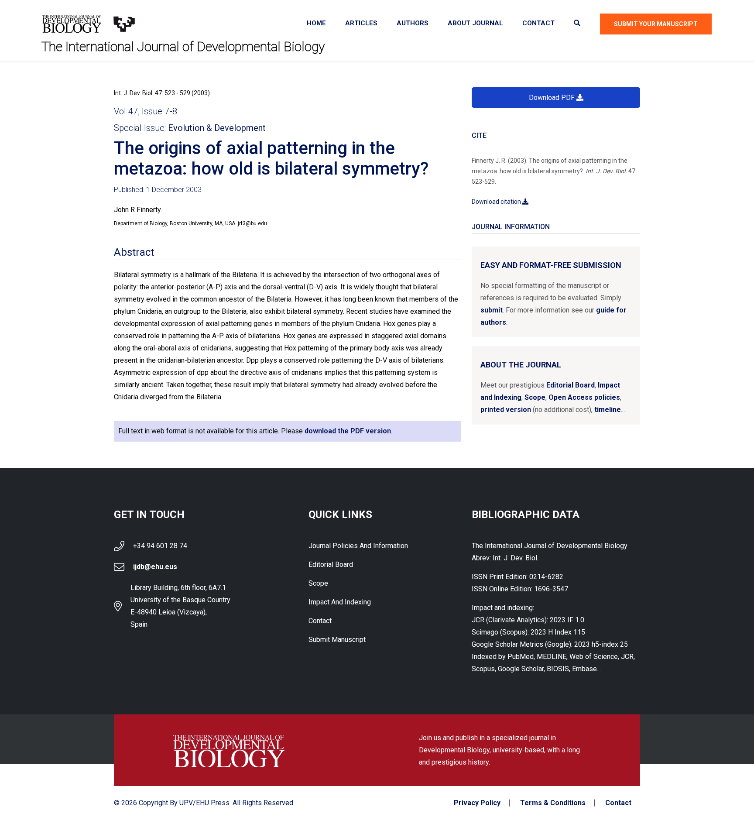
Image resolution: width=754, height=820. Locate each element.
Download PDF (552, 97)
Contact (538, 23)
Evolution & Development (217, 128)
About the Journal (520, 364)
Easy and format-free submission (550, 265)
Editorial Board (570, 385)
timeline (607, 409)
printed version (505, 409)
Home (316, 23)
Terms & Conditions (553, 802)
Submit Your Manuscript (656, 24)
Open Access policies (584, 397)
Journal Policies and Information (358, 546)
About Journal (475, 23)
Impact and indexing (339, 602)
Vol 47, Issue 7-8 (145, 111)
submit (491, 310)
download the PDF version (348, 431)
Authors (412, 23)
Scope (534, 397)
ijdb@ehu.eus (155, 567)
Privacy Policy (477, 802)
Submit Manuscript (337, 639)
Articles (361, 23)
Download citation (497, 201)
